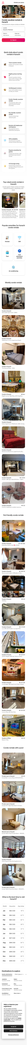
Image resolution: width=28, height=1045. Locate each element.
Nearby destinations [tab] (7, 974)
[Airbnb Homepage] (3, 2)
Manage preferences (13, 1035)
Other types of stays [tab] (20, 974)
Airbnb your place (19, 2)
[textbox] (7, 35)
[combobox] (13, 30)
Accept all (13, 1026)
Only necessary (13, 1030)
